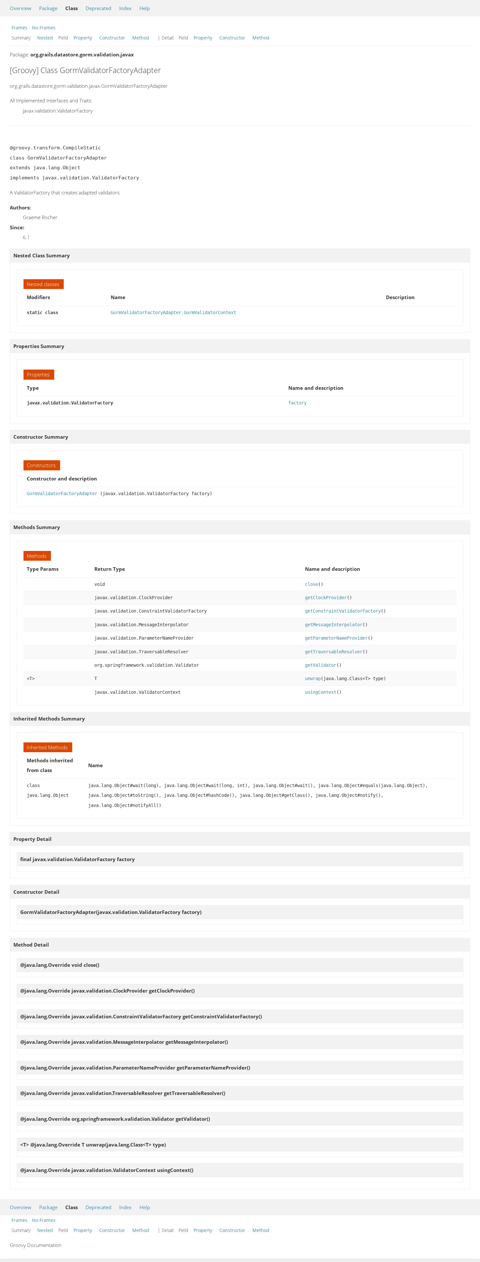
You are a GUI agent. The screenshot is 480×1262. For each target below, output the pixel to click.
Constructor (112, 38)
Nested (45, 38)
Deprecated (98, 8)
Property (82, 38)
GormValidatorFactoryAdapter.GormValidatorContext (173, 312)
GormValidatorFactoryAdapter (62, 493)
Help (144, 8)
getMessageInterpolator (333, 624)
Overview (20, 8)
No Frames (44, 27)
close (311, 584)
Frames (19, 27)
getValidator (320, 665)
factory (297, 402)
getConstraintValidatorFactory (343, 611)
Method (140, 38)
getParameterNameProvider (336, 638)
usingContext (320, 692)
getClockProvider (326, 597)
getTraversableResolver (333, 651)
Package (48, 8)
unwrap (313, 678)
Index (125, 8)
